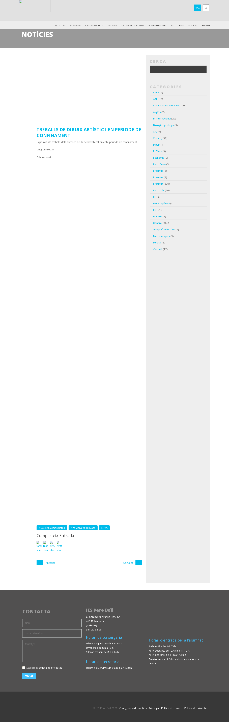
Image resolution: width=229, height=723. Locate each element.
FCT (155, 196)
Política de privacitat (196, 708)
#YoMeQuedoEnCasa (83, 527)
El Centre (60, 25)
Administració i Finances (166, 105)
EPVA (104, 527)
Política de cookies (171, 708)
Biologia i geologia (163, 125)
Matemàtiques (161, 236)
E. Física (157, 151)
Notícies (192, 25)
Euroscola (158, 190)
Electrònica (159, 164)
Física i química (161, 203)
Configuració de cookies (133, 708)
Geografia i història (164, 229)
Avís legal (154, 708)
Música (157, 242)
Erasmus (158, 170)
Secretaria (75, 25)
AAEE (181, 25)
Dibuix (156, 144)
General (157, 223)
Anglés (157, 112)
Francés (157, 216)
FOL (155, 209)
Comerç (157, 138)
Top (217, 706)
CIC (172, 25)
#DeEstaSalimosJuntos (52, 527)
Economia (158, 157)
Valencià (157, 249)
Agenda (206, 25)
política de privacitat (50, 667)
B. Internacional (162, 118)
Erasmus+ (159, 183)
